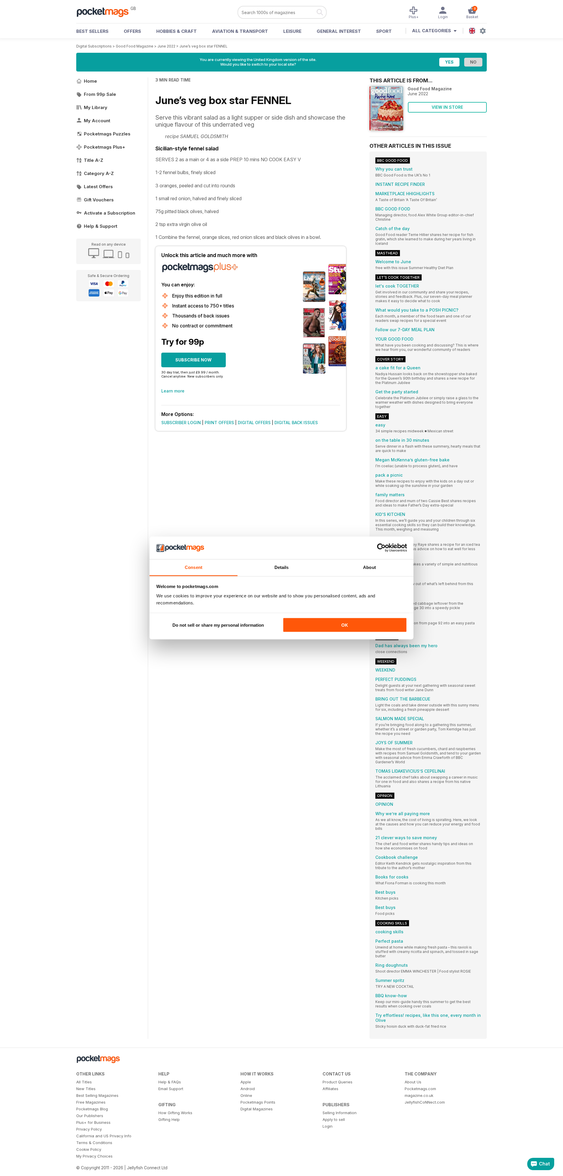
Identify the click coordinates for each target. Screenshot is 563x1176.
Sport (384, 31)
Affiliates (330, 1088)
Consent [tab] (193, 567)
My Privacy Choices (94, 1156)
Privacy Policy (89, 1129)
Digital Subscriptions (94, 46)
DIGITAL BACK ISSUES (296, 422)
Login (328, 1126)
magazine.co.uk (419, 1095)
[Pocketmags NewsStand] (105, 12)
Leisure (292, 31)
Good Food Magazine (134, 46)
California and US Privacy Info (103, 1135)
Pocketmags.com (420, 1088)
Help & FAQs (169, 1082)
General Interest (339, 31)
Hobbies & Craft (176, 31)
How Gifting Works (175, 1112)
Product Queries (337, 1082)
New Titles (86, 1088)
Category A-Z (99, 173)
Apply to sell (334, 1119)
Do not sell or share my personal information (218, 625)
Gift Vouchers (99, 200)
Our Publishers (89, 1115)
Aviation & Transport (240, 31)
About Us (413, 1082)
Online (246, 1095)
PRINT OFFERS (219, 422)
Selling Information (340, 1112)
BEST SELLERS (92, 31)
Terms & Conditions (94, 1142)
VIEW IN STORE (447, 107)
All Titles (84, 1082)
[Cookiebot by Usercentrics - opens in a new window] (381, 547)
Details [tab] (281, 567)
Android (247, 1088)
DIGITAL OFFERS (254, 422)
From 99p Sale (100, 94)
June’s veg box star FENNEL (203, 46)
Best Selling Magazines (97, 1095)
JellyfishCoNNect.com (425, 1102)
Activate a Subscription (109, 213)
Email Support (170, 1088)
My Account (97, 120)
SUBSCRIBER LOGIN (181, 422)
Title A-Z (93, 160)
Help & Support (100, 226)
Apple (245, 1082)
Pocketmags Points (257, 1102)
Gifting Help (169, 1119)
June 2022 (166, 46)
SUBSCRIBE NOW (193, 359)
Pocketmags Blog (92, 1109)
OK (344, 625)
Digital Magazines (256, 1109)
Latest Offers (98, 186)
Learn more (172, 390)
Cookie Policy (88, 1149)
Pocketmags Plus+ (104, 147)
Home (90, 81)
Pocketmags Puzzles (107, 134)
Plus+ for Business (93, 1122)
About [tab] (369, 567)
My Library (95, 107)
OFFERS (132, 31)
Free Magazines (91, 1102)
